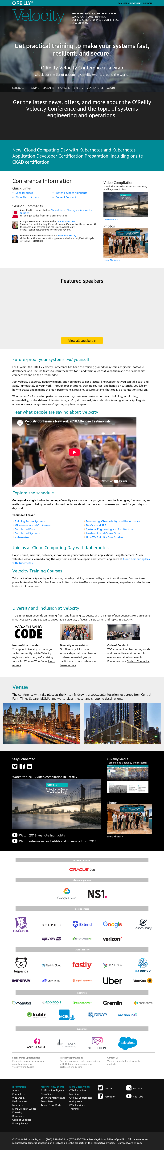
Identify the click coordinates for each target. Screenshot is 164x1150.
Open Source (48, 1094)
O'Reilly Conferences (80, 1097)
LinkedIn (138, 1088)
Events (78, 87)
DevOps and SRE (96, 525)
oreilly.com (75, 1101)
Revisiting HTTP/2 (68, 235)
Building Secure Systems (30, 521)
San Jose (122, 3)
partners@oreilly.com (71, 1066)
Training (33, 87)
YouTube (138, 1096)
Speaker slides (24, 192)
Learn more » (110, 219)
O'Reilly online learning (77, 1092)
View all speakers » (82, 340)
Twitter (109, 1088)
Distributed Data (25, 529)
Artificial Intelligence (52, 1090)
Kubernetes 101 (66, 221)
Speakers (48, 87)
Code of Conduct (66, 197)
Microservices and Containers (33, 525)
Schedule (18, 87)
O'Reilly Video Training (77, 1106)
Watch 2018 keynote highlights (42, 835)
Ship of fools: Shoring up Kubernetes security (56, 211)
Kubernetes (22, 537)
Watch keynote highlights (71, 192)
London (147, 3)
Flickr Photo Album (27, 197)
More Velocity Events (24, 1108)
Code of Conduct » (138, 661)
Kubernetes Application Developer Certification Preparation (74, 152)
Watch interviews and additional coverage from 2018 (58, 841)
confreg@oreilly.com (130, 1142)
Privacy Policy (20, 1123)
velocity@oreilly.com (23, 1066)
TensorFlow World (51, 1105)
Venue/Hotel (95, 87)
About (111, 87)
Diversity (17, 1112)
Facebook (110, 1096)
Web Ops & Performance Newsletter (19, 1101)
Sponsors (64, 87)
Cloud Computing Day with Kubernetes (63, 149)
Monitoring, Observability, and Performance (113, 521)
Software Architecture (53, 1097)
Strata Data (47, 1101)
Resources (18, 1116)
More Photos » (111, 260)
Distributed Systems (27, 533)
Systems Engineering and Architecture (109, 529)
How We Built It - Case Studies (104, 537)
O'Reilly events (91, 74)
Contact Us (18, 1094)
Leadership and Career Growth (104, 533)
